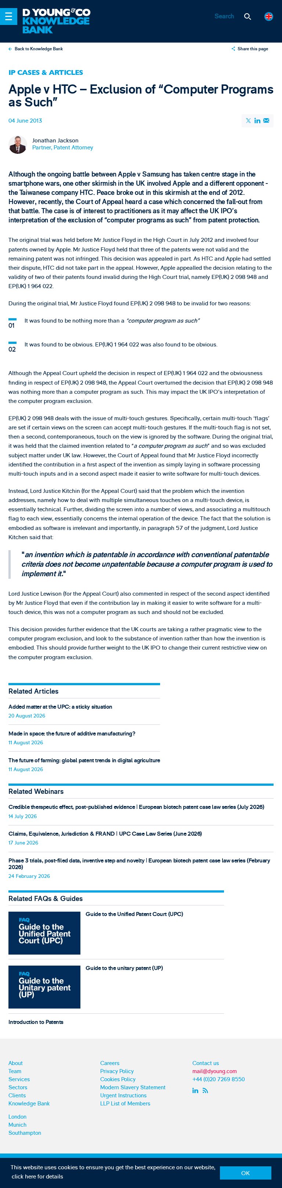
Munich (17, 1125)
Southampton (24, 1133)
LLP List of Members (125, 1103)
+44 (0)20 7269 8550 (218, 1079)
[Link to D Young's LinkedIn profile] (196, 1091)
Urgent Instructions (123, 1095)
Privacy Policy (117, 1071)
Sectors (17, 1087)
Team (14, 1071)
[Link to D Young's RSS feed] (207, 1091)
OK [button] (245, 1173)
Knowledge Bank (29, 1103)
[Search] (248, 16)
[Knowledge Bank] (61, 25)
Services (19, 1079)
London (17, 1116)
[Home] (61, 13)
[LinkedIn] (257, 120)
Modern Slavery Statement (133, 1087)
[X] (249, 121)
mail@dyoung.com (214, 1071)
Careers (109, 1063)
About (15, 1063)
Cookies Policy (117, 1079)
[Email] (266, 120)
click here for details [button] (37, 1176)
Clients (17, 1095)
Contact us (205, 1063)
